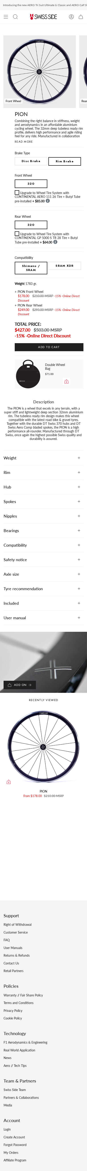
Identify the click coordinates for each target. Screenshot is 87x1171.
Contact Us (11, 963)
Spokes (10, 501)
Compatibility (15, 545)
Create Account (14, 1137)
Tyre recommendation (23, 588)
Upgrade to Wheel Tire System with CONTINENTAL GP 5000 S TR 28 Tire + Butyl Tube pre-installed (46, 238)
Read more (24, 141)
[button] (15, 16)
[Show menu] (5, 16)
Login (7, 1129)
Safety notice (15, 559)
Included (11, 603)
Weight (10, 457)
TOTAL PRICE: (28, 324)
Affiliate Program (15, 1160)
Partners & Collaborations (21, 1097)
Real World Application (19, 1050)
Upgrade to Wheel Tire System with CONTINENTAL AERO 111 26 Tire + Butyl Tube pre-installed (47, 197)
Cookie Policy (13, 1018)
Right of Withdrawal (17, 924)
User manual (15, 617)
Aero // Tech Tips (15, 1065)
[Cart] (80, 16)
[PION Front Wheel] (43, 747)
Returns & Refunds (17, 955)
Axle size (11, 574)
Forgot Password (15, 1145)
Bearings (11, 530)
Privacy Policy (13, 1010)
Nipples (10, 516)
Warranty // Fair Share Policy (23, 995)
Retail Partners (13, 971)
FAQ (7, 940)
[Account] (71, 16)
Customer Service (16, 932)
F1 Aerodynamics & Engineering (25, 1042)
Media (8, 1105)
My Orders (11, 1152)
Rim (7, 472)
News (7, 1058)
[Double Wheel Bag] (28, 374)
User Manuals (13, 948)
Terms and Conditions (18, 1003)
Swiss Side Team (15, 1090)
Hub (7, 486)
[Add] (66, 381)
